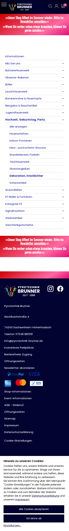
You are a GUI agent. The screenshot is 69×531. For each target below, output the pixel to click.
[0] (62, 6)
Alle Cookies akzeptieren (34, 509)
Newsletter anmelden (33, 21)
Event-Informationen (18, 398)
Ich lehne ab (34, 518)
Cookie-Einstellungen (18, 440)
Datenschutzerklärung (45, 496)
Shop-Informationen (17, 391)
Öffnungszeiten (14, 361)
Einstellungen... (12, 525)
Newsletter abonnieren (19, 368)
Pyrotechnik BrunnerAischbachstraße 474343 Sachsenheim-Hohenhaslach (27, 316)
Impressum (22, 499)
